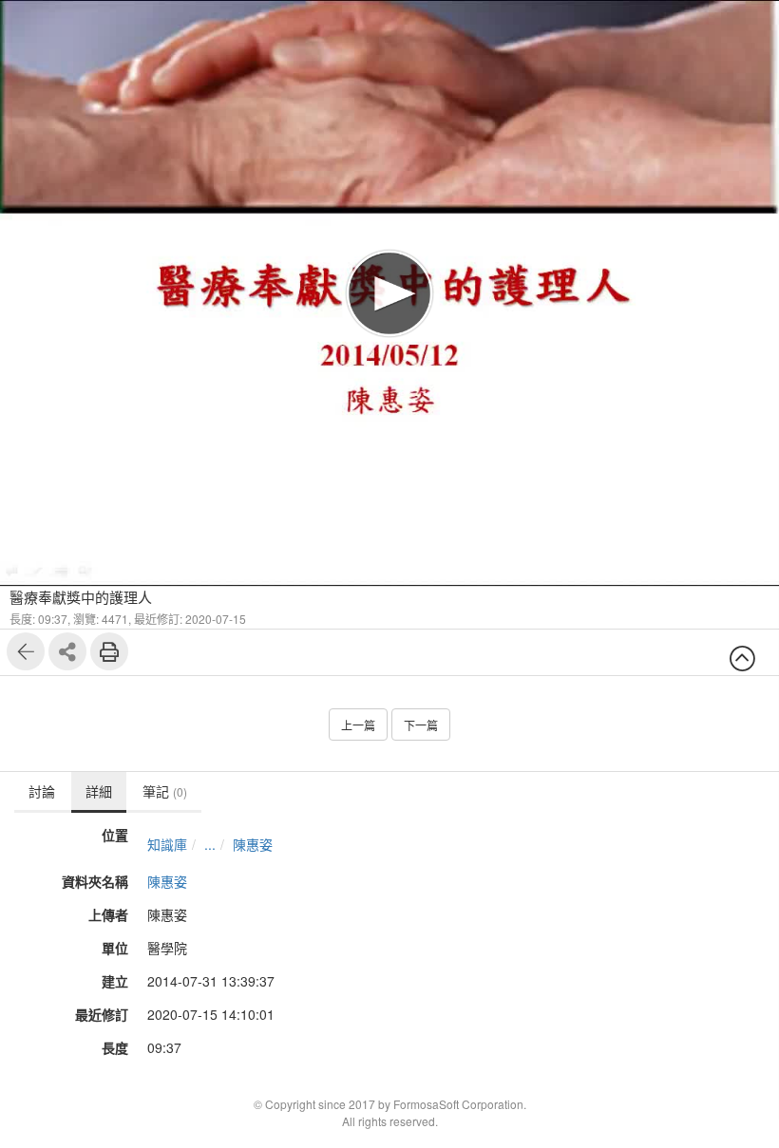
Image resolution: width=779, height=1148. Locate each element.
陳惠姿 (253, 844)
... (210, 844)
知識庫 (167, 844)
